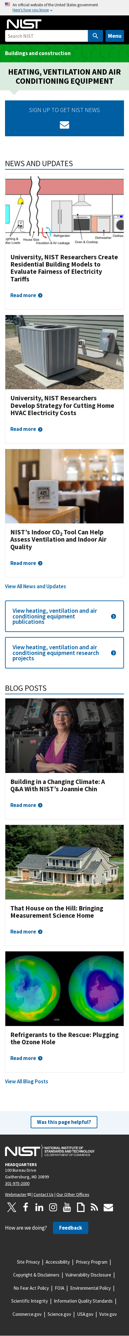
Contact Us (44, 1194)
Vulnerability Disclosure (88, 1275)
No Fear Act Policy (31, 1288)
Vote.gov (108, 1314)
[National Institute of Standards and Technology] (50, 1151)
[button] (64, 616)
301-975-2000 (17, 1183)
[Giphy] (81, 1207)
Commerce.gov (27, 1314)
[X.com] (12, 1207)
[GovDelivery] (64, 125)
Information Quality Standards (83, 1301)
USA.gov (85, 1314)
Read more (23, 295)
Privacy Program (91, 1262)
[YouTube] (67, 1207)
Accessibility (58, 1262)
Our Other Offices (72, 1194)
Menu (114, 35)
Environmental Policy (90, 1288)
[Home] (24, 24)
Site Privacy (28, 1262)
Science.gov (59, 1314)
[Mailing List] (108, 1207)
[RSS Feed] (94, 1207)
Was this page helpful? (64, 1122)
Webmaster (16, 1194)
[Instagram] (53, 1207)
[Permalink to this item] (77, 163)
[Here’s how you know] (64, 7)
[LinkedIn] (39, 1207)
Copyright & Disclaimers (36, 1275)
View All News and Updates (35, 586)
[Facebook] (26, 1207)
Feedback (70, 1227)
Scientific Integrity (29, 1301)
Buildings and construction (38, 53)
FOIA (59, 1288)
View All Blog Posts (26, 1081)
